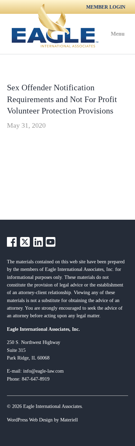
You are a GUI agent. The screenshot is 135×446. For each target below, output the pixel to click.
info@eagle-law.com (43, 371)
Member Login (105, 7)
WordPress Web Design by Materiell (42, 419)
